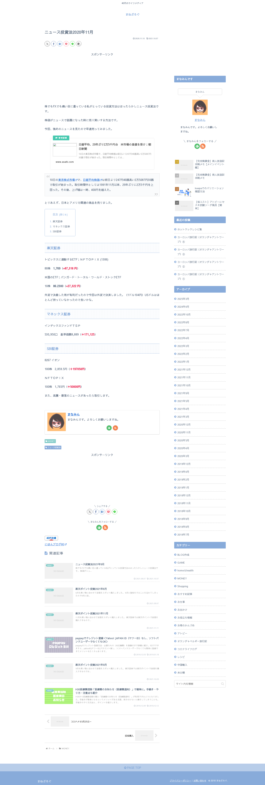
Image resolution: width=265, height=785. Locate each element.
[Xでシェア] (47, 43)
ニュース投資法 (54, 447)
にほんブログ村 (54, 544)
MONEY (51, 441)
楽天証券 (58, 221)
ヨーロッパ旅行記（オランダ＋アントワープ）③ (200, 252)
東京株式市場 (66, 180)
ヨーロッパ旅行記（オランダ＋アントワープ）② (200, 264)
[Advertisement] (102, 78)
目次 (55, 214)
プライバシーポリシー (180, 780)
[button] (78, 43)
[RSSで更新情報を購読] (115, 428)
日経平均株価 (91, 180)
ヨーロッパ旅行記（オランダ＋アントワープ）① (200, 276)
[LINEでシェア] (72, 43)
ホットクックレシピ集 (189, 229)
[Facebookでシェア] (53, 43)
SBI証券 (57, 231)
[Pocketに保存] (66, 43)
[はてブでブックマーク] (60, 43)
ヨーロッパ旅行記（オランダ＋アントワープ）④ (200, 239)
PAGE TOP (133, 767)
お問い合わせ (199, 780)
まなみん (73, 414)
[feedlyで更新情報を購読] (109, 428)
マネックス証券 (61, 226)
